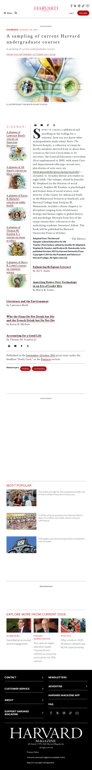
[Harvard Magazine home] (46, 9)
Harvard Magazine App (64, 695)
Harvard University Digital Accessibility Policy (46, 757)
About (9, 700)
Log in (71, 13)
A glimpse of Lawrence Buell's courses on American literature (15, 138)
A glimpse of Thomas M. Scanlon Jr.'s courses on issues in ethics (15, 233)
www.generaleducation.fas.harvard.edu (56, 172)
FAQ (50, 704)
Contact (10, 677)
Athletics (66, 636)
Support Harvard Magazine (17, 713)
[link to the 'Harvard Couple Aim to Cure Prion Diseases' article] (21, 499)
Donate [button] (83, 13)
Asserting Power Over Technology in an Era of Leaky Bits (55, 284)
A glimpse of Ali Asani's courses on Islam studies (16, 170)
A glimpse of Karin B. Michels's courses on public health (16, 200)
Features (46, 359)
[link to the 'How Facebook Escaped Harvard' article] (21, 522)
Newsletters (57, 677)
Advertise (55, 686)
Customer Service (17, 688)
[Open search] (15, 13)
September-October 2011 (34, 54)
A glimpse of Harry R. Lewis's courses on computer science (17, 267)
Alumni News (13, 636)
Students (12, 30)
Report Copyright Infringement (40, 762)
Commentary (39, 368)
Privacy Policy (33, 752)
